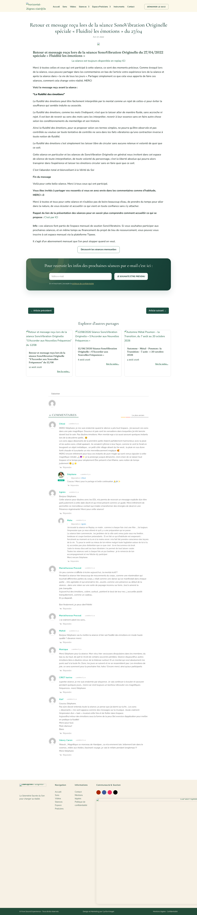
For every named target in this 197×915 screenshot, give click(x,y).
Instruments (119, 6)
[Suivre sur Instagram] (110, 792)
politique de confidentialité (83, 284)
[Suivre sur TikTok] (115, 792)
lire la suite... (63, 371)
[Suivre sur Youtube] (98, 792)
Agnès (83, 524)
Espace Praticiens (100, 6)
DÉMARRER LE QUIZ (156, 7)
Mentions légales (159, 911)
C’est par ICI (51, 217)
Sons (65, 6)
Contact (130, 6)
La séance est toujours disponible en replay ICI (98, 61)
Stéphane (71, 474)
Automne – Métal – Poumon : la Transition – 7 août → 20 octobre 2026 (145, 351)
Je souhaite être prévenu (131, 276)
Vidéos (73, 6)
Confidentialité (172, 911)
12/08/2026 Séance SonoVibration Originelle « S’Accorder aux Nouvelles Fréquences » (97, 351)
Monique (63, 649)
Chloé (83, 478)
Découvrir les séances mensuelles (98, 249)
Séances (83, 6)
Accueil (56, 6)
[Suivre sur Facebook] (104, 792)
